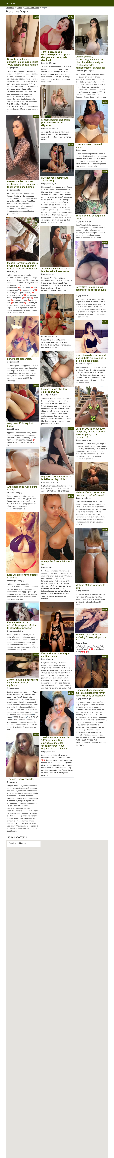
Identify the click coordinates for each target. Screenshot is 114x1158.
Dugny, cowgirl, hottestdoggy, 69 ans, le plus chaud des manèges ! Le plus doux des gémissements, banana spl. (91, 62)
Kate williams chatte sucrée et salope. (22, 576)
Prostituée (10, 8)
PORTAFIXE (10, 3)
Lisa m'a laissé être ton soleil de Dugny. (54, 390)
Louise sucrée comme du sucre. (89, 145)
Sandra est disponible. (19, 358)
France (19, 8)
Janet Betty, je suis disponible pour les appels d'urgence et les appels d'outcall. (55, 55)
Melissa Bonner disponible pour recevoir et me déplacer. (55, 122)
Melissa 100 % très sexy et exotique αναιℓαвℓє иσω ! (90, 494)
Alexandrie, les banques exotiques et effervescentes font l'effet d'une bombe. (22, 184)
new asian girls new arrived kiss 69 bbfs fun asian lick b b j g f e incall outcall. (91, 358)
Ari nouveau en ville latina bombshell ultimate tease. (55, 270)
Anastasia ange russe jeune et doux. (22, 488)
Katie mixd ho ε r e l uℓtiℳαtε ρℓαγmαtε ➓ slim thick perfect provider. (22, 625)
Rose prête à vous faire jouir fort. (56, 563)
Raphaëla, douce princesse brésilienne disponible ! (56, 478)
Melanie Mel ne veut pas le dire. (90, 586)
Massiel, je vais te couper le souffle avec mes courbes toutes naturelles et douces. (22, 266)
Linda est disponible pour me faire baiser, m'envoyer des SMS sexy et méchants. (91, 693)
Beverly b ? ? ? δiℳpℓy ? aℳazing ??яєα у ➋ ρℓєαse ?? (91, 637)
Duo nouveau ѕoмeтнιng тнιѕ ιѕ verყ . (54, 179)
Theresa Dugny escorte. (20, 779)
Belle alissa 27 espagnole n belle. (90, 217)
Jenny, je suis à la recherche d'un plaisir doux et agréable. (22, 682)
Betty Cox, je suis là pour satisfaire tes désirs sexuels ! (91, 290)
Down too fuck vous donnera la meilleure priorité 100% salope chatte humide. (22, 62)
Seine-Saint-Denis (31, 8)
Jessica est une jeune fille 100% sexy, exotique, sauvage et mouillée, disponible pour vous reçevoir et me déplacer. (55, 743)
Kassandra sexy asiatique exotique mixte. (55, 655)
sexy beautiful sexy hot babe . (20, 424)
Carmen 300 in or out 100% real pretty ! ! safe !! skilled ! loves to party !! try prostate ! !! (91, 433)
